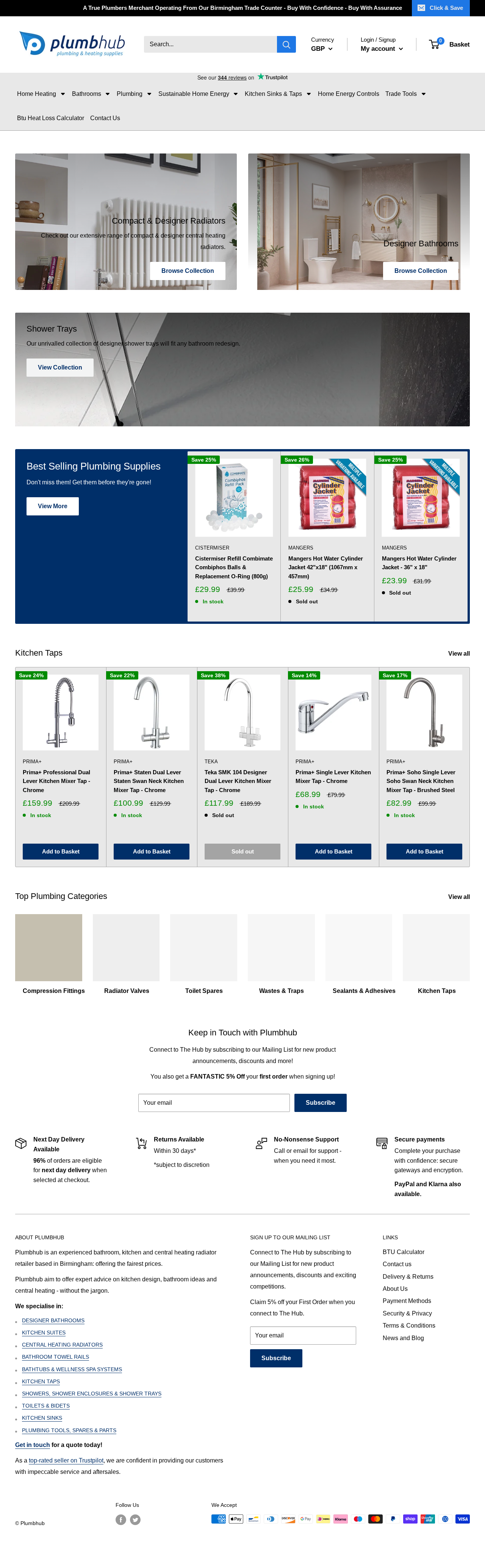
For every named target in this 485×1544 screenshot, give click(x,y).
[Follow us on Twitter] (135, 1519)
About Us (395, 1289)
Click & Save (446, 8)
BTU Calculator (403, 1252)
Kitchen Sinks (42, 1418)
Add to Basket (61, 851)
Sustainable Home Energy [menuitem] (193, 94)
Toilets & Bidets (46, 1406)
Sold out (243, 851)
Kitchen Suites (44, 1332)
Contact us (397, 1264)
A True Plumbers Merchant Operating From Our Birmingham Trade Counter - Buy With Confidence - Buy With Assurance (242, 8)
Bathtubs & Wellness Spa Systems (72, 1369)
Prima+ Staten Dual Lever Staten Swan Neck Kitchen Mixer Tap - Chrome (149, 781)
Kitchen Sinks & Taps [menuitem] (273, 94)
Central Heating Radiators (62, 1345)
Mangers (300, 548)
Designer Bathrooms (53, 1320)
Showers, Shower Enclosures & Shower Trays (91, 1394)
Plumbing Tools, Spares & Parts (69, 1430)
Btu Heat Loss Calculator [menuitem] (50, 118)
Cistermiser (212, 548)
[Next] (467, 536)
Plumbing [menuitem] (129, 94)
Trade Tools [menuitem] (401, 94)
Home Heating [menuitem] (36, 94)
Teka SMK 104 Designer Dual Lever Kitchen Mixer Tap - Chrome (238, 781)
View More (52, 506)
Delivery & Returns (408, 1276)
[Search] (286, 44)
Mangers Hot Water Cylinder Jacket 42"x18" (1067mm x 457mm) (325, 567)
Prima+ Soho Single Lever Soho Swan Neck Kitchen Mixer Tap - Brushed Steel (420, 781)
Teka (211, 761)
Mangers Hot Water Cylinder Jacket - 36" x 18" (419, 562)
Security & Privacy (407, 1313)
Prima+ (32, 761)
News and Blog (403, 1338)
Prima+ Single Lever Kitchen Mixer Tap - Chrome (333, 776)
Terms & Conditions (409, 1325)
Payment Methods (407, 1301)
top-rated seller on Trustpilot (66, 1460)
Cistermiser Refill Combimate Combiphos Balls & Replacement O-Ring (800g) (234, 567)
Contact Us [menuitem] (105, 118)
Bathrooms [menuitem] (86, 94)
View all (459, 653)
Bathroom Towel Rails (55, 1357)
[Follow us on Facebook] (121, 1519)
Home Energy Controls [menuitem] (348, 94)
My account (379, 48)
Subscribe (320, 1102)
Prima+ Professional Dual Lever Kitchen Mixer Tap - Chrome (56, 781)
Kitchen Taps (41, 1381)
